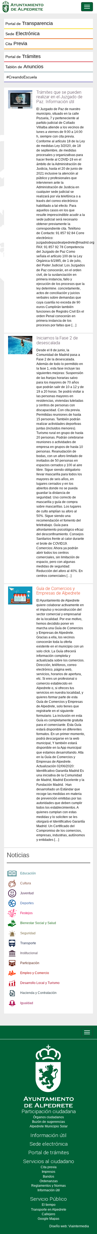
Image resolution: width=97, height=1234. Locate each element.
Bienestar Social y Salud (38, 923)
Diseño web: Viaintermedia (69, 1226)
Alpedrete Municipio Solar (49, 1126)
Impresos (48, 1172)
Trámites (23, 56)
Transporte (28, 943)
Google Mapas (48, 1219)
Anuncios (24, 66)
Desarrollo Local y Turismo (40, 983)
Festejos (26, 913)
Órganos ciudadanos (48, 1117)
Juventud (27, 893)
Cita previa (49, 1167)
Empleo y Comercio (34, 973)
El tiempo (49, 1205)
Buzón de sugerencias (48, 1122)
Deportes (27, 903)
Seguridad (28, 933)
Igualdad (26, 1003)
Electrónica (22, 33)
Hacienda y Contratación (38, 993)
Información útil (48, 1135)
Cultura (25, 883)
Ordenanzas (49, 1181)
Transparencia (29, 23)
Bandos (48, 1176)
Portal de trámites (48, 1152)
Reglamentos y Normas (48, 1186)
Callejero (48, 1214)
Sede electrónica (49, 1144)
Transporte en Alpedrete (48, 1209)
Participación (29, 963)
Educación (28, 873)
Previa (16, 43)
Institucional (29, 953)
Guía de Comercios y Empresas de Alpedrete (58, 591)
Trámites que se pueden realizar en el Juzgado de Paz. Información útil (59, 97)
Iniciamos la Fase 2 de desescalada (57, 340)
